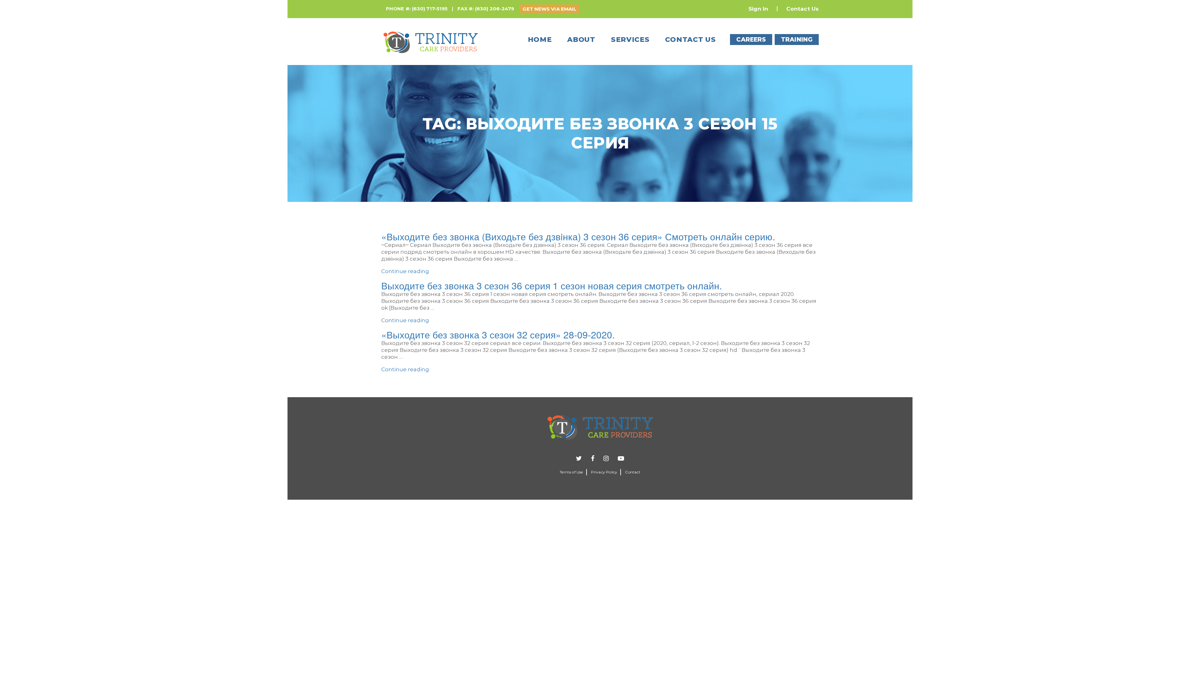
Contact (632, 472)
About (581, 39)
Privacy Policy (604, 472)
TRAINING (796, 39)
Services (630, 39)
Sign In (758, 9)
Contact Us (802, 9)
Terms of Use (571, 472)
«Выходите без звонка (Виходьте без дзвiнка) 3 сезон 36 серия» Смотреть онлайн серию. (578, 236)
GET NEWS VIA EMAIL (549, 9)
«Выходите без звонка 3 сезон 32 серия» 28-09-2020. (498, 334)
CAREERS (751, 39)
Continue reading (405, 271)
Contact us (690, 39)
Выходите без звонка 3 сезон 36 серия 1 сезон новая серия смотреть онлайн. (551, 285)
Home (540, 39)
